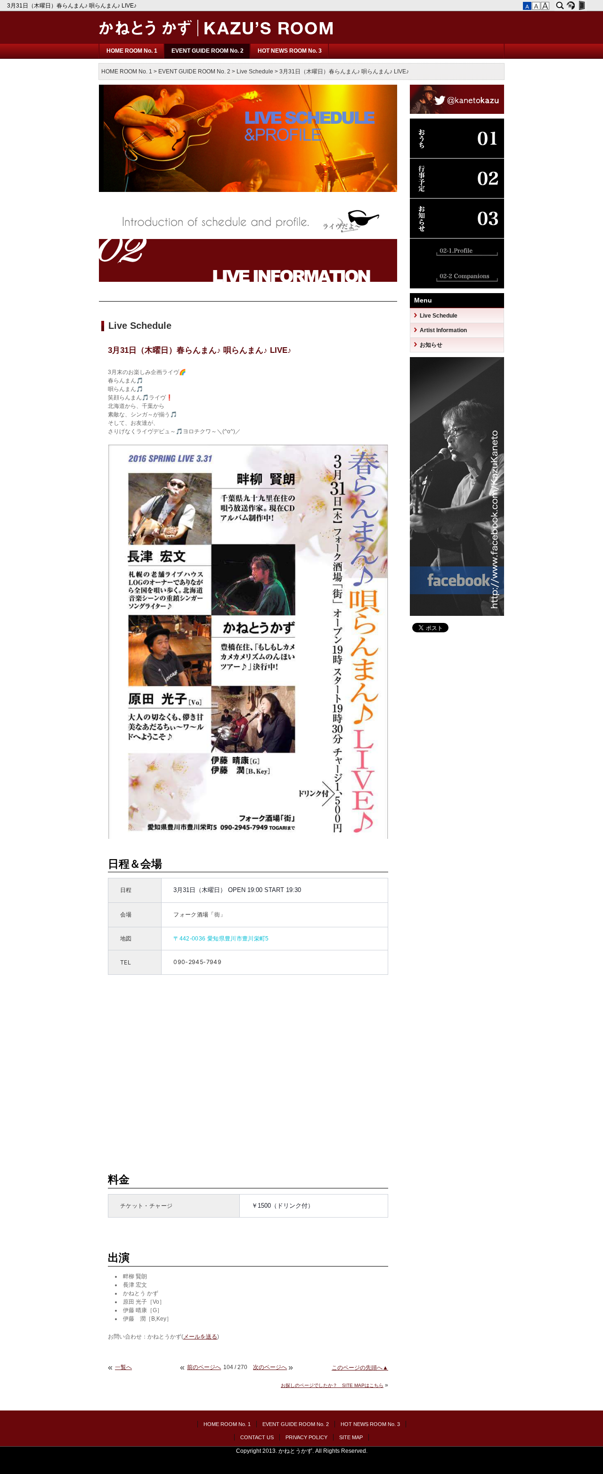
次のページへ (270, 1367)
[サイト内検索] (559, 5)
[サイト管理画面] (581, 5)
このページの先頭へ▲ (360, 1367)
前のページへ (204, 1367)
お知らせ (431, 345)
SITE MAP (351, 1437)
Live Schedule (254, 71)
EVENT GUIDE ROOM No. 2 (207, 51)
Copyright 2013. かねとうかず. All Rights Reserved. (301, 1451)
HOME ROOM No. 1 (131, 51)
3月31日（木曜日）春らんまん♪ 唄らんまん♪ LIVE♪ (72, 5)
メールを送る (200, 1336)
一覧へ (123, 1367)
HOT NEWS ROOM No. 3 (290, 51)
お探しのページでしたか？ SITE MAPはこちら (332, 1385)
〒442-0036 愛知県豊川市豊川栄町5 (221, 938)
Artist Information (443, 330)
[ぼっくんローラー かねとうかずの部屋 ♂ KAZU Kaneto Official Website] (216, 41)
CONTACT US (257, 1437)
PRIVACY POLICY (306, 1437)
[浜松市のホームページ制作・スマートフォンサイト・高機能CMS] (570, 5)
